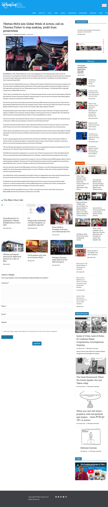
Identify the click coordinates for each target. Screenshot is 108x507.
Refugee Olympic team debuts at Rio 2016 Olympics (59, 259)
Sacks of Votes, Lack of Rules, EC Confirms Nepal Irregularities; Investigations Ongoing (90, 340)
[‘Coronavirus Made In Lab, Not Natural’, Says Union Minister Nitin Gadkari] (81, 148)
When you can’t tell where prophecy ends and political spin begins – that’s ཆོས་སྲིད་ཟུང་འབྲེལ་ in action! (90, 415)
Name (3, 306)
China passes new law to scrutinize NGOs (37, 256)
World (63, 13)
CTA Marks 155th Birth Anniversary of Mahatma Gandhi (82, 237)
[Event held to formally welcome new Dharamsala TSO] (61, 205)
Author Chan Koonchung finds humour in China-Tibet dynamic (81, 299)
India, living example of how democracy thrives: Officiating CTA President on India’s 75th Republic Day (93, 110)
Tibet (56, 13)
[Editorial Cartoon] (91, 436)
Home (34, 13)
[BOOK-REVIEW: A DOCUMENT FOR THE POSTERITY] (80, 254)
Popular (91, 61)
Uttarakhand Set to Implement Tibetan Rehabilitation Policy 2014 (12, 221)
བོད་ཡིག (104, 5)
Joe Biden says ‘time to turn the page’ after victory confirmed (93, 136)
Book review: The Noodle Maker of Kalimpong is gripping (81, 266)
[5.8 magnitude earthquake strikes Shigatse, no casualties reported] (37, 205)
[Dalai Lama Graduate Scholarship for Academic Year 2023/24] (89, 47)
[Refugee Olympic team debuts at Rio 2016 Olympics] (61, 241)
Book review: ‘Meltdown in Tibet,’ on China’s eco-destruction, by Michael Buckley (81, 282)
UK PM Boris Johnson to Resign (92, 81)
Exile (50, 13)
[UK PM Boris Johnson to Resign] (81, 82)
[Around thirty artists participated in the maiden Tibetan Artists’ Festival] (99, 196)
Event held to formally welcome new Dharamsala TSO (61, 229)
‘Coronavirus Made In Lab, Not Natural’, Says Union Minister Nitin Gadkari (93, 150)
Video (101, 13)
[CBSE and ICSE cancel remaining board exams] (81, 125)
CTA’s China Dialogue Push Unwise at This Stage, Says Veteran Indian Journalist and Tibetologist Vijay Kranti (82, 182)
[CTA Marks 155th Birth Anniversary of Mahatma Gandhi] (82, 222)
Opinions (93, 13)
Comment (5, 283)
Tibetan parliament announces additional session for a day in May (12, 257)
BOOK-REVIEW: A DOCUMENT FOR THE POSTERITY (92, 252)
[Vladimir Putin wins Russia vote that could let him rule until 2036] (81, 93)
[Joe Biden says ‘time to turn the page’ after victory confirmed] (81, 136)
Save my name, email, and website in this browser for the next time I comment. (30, 331)
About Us (42, 13)
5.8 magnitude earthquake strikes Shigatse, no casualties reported (37, 221)
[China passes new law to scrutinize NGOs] (37, 241)
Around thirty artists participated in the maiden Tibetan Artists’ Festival (99, 211)
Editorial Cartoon (88, 448)
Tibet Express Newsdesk (20, 34)
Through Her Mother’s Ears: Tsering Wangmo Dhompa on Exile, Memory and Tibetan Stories (98, 184)
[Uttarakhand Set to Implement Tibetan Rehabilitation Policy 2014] (12, 205)
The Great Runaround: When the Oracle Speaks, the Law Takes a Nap (90, 380)
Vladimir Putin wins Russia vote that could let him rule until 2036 (93, 93)
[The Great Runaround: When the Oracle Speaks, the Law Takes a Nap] (91, 366)
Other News (72, 13)
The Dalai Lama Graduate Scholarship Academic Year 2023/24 (88, 31)
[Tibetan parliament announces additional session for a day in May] (12, 241)
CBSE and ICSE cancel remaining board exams (93, 124)
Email (3, 314)
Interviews (83, 13)
